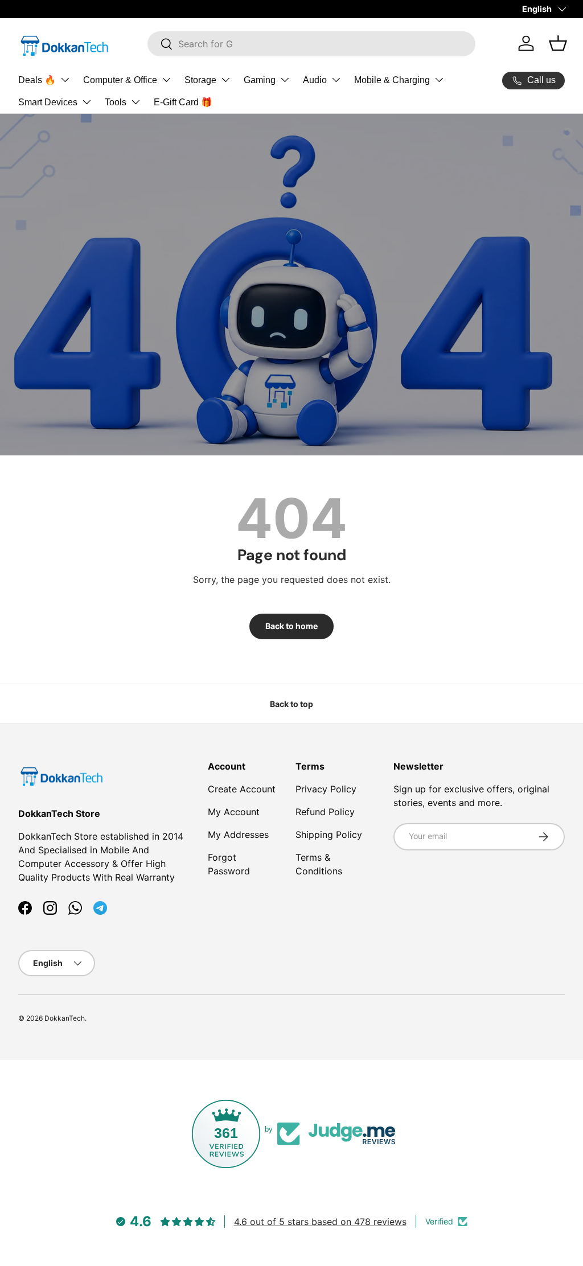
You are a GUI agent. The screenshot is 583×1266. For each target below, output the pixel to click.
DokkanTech (64, 1018)
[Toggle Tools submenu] (135, 102)
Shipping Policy (328, 834)
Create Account (242, 789)
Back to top (291, 704)
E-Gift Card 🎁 (183, 102)
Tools (115, 102)
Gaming (260, 80)
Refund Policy (325, 811)
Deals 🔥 (37, 80)
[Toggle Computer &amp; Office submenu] (166, 80)
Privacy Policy (325, 789)
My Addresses (238, 834)
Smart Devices (47, 102)
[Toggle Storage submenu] (225, 80)
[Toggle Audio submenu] (336, 80)
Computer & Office (120, 80)
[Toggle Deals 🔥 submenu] (65, 80)
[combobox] (311, 43)
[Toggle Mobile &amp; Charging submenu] (439, 80)
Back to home (291, 626)
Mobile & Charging (392, 80)
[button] (557, 43)
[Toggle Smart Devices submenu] (86, 102)
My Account (234, 811)
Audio (315, 80)
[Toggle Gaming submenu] (285, 80)
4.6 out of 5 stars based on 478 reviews (320, 1221)
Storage (200, 80)
